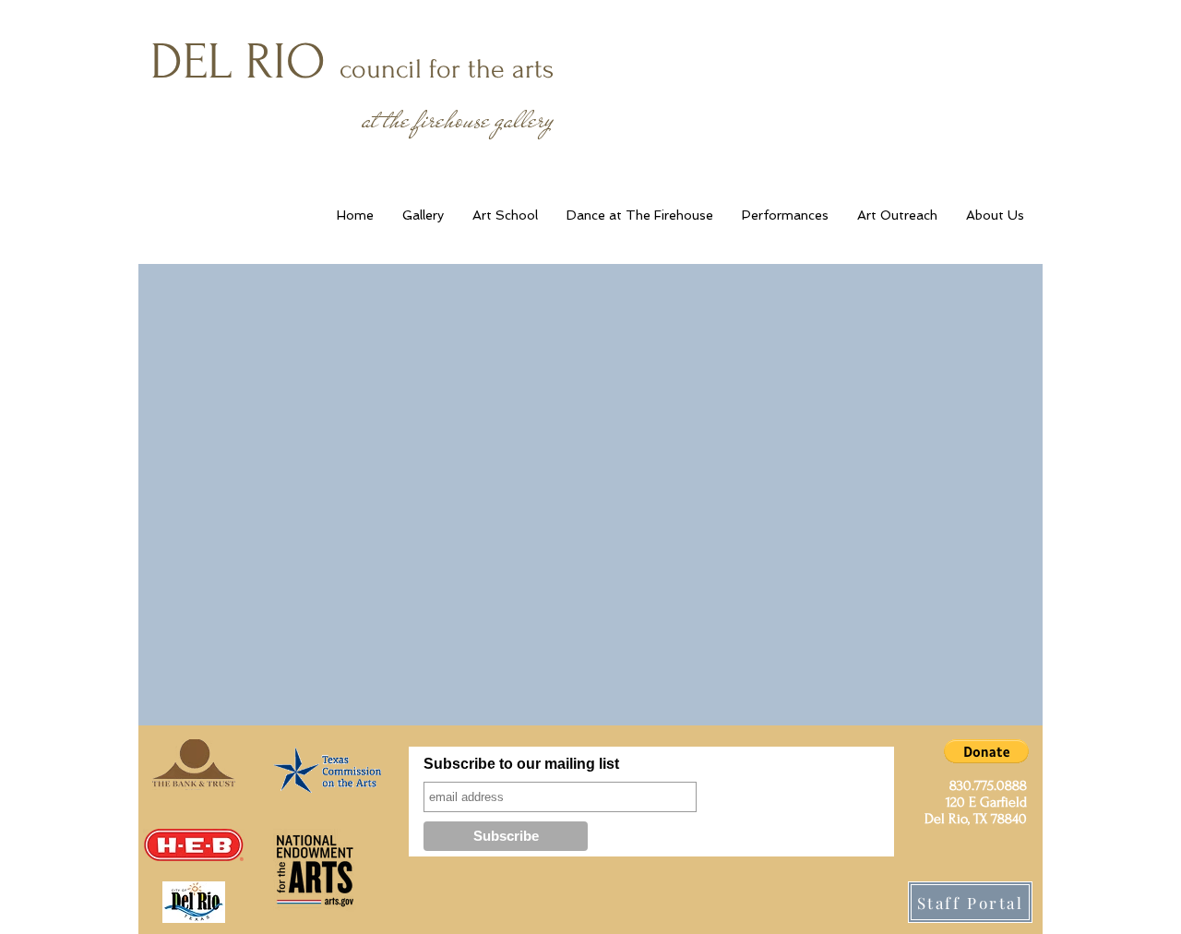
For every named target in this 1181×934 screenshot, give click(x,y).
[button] (986, 751)
